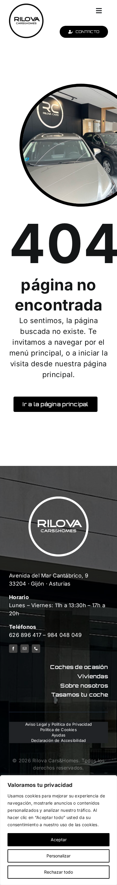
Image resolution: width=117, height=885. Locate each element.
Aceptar (59, 839)
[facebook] (13, 648)
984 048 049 (64, 635)
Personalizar (58, 855)
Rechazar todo (58, 871)
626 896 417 (25, 635)
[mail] (24, 648)
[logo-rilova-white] (58, 499)
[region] (58, 830)
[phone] (36, 648)
